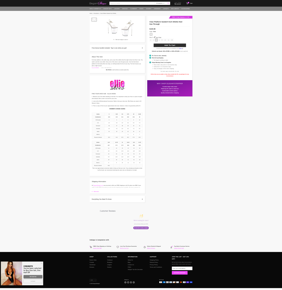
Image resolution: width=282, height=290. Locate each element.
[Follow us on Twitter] (128, 282)
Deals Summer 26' (95, 8)
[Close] (41, 263)
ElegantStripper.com (98, 185)
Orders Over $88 (97, 248)
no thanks (33, 281)
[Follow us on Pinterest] (134, 282)
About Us (130, 260)
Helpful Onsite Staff (179, 248)
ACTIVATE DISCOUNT (179, 272)
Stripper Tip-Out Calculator (135, 269)
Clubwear (133, 8)
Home (91, 13)
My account (178, 4)
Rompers (109, 262)
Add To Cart (169, 45)
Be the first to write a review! (141, 228)
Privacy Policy (154, 264)
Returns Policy (154, 262)
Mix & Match (175, 8)
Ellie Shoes (95, 67)
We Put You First (124, 248)
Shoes (141, 8)
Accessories (185, 8)
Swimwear (157, 8)
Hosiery (148, 8)
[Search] (168, 3)
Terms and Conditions (156, 267)
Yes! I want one (33, 276)
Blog (129, 262)
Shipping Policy (154, 260)
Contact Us (131, 264)
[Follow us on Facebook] (125, 282)
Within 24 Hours (151, 248)
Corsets (166, 8)
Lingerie (117, 8)
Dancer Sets (107, 8)
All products (96, 13)
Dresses (125, 8)
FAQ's (129, 267)
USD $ (91, 280)
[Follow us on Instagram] (131, 282)
